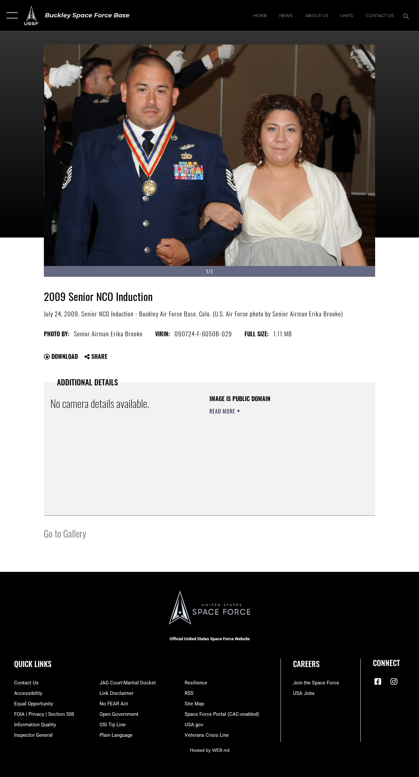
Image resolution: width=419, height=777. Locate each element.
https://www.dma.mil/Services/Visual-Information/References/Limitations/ (268, 466)
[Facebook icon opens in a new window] (378, 681)
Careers (306, 664)
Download (64, 356)
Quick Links (32, 664)
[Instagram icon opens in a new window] (394, 681)
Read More (223, 411)
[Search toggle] (407, 16)
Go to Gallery (65, 533)
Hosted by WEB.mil (209, 750)
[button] (10, 15)
